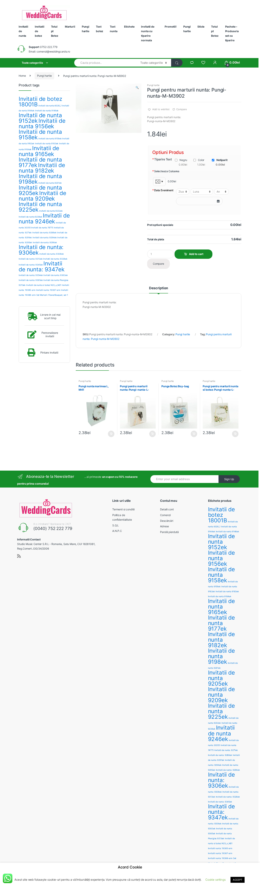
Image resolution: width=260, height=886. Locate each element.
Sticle (200, 26)
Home (22, 75)
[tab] (158, 289)
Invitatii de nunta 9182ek (42, 168)
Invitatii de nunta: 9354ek (31, 275)
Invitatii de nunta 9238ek (30, 217)
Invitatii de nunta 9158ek (40, 134)
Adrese (164, 526)
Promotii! (171, 26)
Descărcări (166, 520)
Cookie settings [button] (215, 879)
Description (158, 288)
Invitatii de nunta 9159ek (50, 138)
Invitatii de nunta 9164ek (219, 596)
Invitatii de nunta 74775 (42, 227)
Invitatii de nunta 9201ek (50, 183)
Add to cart (196, 254)
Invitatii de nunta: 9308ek (51, 254)
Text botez (99, 29)
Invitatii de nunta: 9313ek (30, 259)
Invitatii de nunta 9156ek (42, 123)
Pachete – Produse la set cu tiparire (232, 33)
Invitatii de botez (39, 31)
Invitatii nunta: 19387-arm (48, 290)
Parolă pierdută (169, 532)
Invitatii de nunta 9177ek (221, 623)
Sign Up (229, 479)
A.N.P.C (117, 530)
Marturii (70, 26)
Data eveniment (162, 190)
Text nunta (113, 29)
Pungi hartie (85, 29)
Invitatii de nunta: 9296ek (45, 242)
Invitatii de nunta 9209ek (42, 196)
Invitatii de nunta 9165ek (39, 151)
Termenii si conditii (123, 509)
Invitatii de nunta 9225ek (40, 207)
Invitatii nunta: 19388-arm (220, 858)
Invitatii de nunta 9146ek (47, 110)
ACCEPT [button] (237, 879)
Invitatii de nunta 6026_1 (49, 105)
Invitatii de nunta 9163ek (46, 143)
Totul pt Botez (54, 31)
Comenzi (165, 515)
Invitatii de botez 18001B (40, 102)
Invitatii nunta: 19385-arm (220, 848)
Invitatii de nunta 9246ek (44, 218)
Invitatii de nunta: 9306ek (41, 250)
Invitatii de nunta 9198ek (40, 179)
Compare (181, 109)
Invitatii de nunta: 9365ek (31, 280)
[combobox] (105, 63)
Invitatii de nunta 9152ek (221, 542)
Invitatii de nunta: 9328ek (55, 259)
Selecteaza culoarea (165, 171)
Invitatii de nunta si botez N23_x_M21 (43, 285)
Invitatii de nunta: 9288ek (44, 232)
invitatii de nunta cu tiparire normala (147, 33)
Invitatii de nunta (23, 31)
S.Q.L (115, 525)
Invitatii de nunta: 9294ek (45, 237)
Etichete (129, 26)
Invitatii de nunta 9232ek (51, 211)
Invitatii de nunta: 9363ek (55, 275)
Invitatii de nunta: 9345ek (31, 265)
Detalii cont (167, 509)
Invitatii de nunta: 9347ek (42, 266)
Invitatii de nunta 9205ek (221, 678)
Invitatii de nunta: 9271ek (226, 750)
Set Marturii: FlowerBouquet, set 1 (52, 295)
